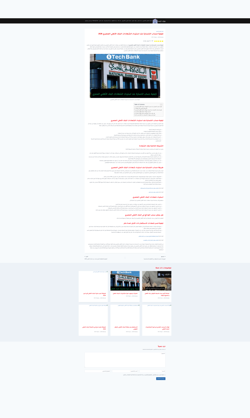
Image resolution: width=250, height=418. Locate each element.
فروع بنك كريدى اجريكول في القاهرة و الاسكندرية (154, 258)
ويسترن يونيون (88, 20)
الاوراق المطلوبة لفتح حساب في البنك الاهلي (148, 236)
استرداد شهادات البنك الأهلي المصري (143, 111)
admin (159, 37)
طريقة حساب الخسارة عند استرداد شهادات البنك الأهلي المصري (148, 109)
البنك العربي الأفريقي (126, 20)
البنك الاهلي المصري (147, 20)
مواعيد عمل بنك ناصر (154, 192)
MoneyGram (95, 20)
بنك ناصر (101, 20)
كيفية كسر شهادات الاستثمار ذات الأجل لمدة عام (145, 115)
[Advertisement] (211, 9)
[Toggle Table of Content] (160, 105)
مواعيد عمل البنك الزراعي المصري (151, 240)
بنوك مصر (134, 20)
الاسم (163, 371)
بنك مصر (140, 20)
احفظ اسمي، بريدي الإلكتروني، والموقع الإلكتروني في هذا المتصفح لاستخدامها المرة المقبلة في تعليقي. (143, 374)
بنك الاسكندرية (107, 20)
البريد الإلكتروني (133, 371)
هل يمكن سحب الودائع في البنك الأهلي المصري (145, 113)
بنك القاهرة (114, 20)
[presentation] (156, 281)
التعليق (163, 353)
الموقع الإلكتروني (106, 371)
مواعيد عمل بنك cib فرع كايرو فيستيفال (149, 188)
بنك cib (119, 20)
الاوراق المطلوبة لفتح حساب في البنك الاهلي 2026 (96, 258)
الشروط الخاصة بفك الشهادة (141, 108)
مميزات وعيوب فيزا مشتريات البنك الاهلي (125, 293)
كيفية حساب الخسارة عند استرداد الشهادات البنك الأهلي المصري (148, 106)
